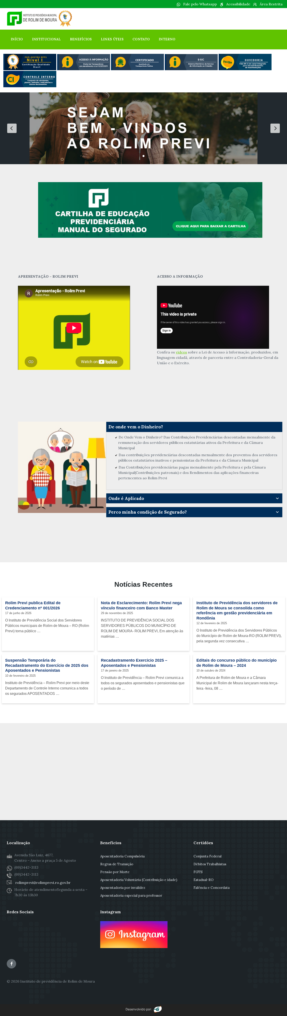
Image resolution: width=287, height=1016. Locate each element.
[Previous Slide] (12, 128)
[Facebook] (11, 963)
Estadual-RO (203, 880)
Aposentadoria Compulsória (122, 856)
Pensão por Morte (115, 872)
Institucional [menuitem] (46, 39)
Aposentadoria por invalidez (122, 887)
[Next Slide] (275, 128)
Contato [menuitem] (141, 39)
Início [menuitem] (17, 39)
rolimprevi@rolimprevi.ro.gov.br (42, 882)
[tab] (194, 427)
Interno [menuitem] (167, 39)
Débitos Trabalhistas (210, 864)
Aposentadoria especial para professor (131, 895)
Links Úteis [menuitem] (112, 39)
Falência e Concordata (212, 887)
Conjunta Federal (208, 856)
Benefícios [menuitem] (81, 39)
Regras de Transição (116, 864)
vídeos (181, 352)
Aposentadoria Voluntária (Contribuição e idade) (138, 880)
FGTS (198, 872)
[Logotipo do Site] (40, 25)
